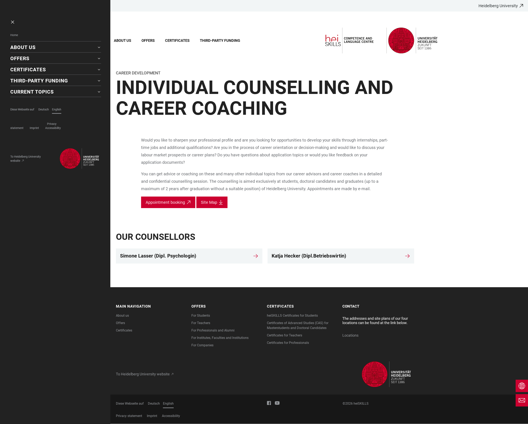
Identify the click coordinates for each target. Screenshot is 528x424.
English (56, 109)
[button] (55, 47)
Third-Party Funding (220, 40)
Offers (148, 40)
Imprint (34, 128)
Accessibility (53, 128)
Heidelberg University (498, 5)
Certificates (177, 40)
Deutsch (43, 109)
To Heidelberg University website (25, 158)
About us (122, 40)
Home (14, 35)
